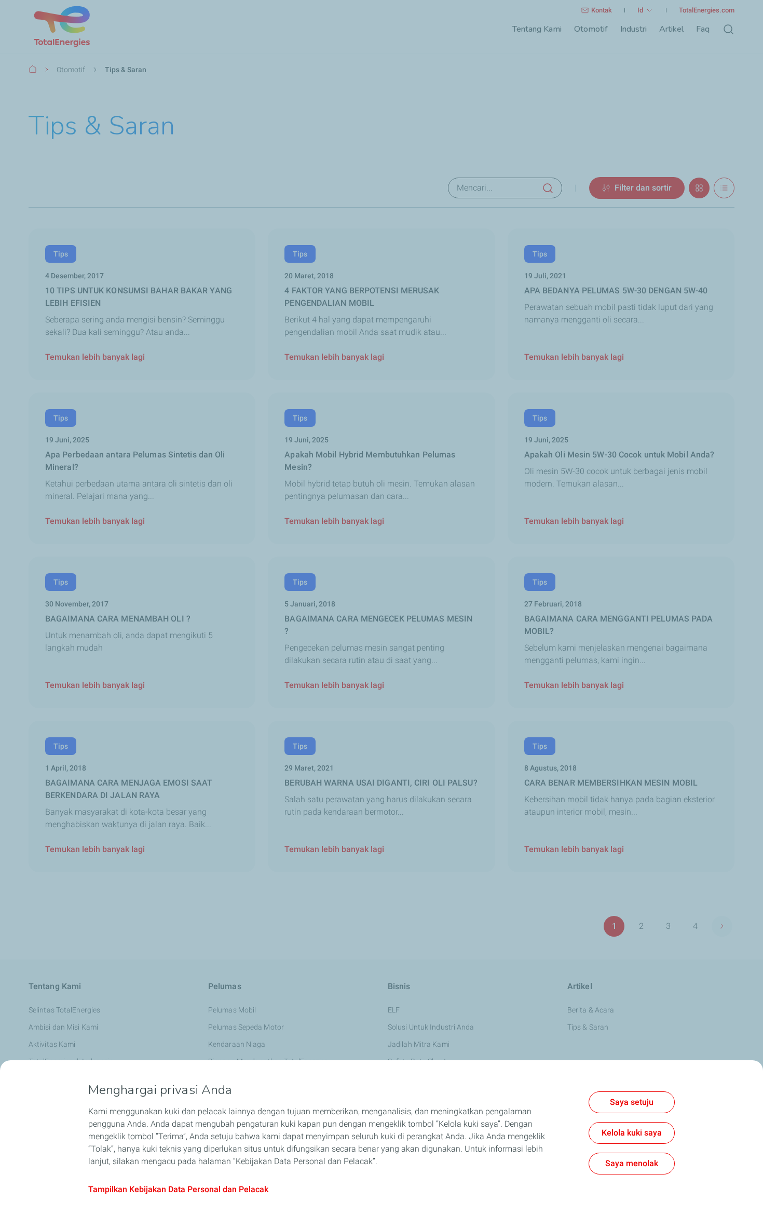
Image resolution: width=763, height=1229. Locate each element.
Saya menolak (631, 1163)
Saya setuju (631, 1102)
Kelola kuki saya (632, 1133)
